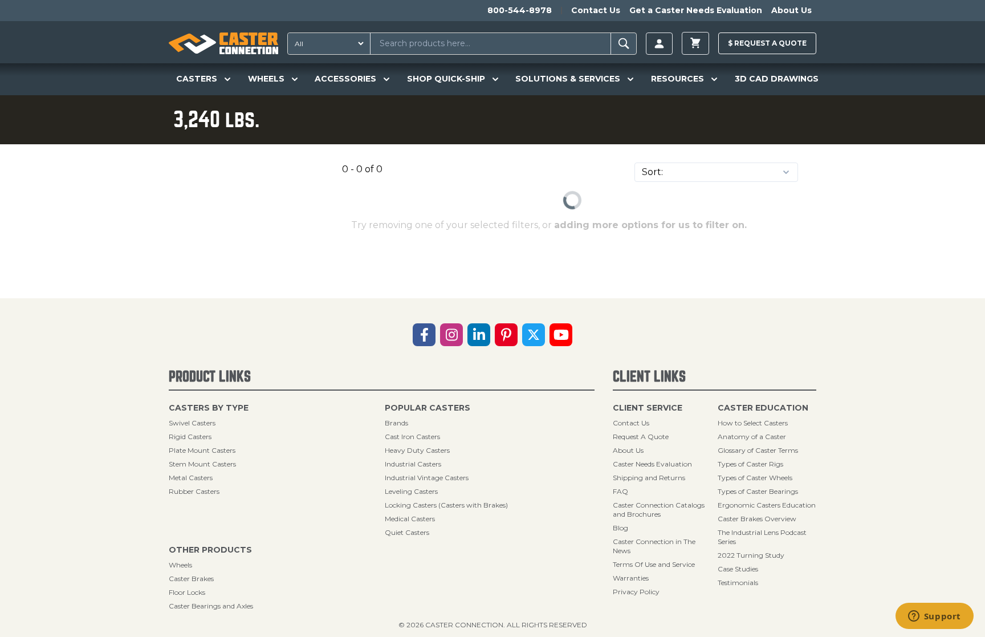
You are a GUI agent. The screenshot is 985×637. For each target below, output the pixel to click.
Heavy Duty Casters (417, 450)
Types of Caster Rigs (750, 464)
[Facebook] (424, 334)
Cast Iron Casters (412, 436)
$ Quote (767, 43)
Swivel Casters (192, 423)
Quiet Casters (407, 532)
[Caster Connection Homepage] (223, 43)
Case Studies (738, 569)
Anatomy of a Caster (752, 436)
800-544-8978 (519, 10)
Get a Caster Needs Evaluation (695, 10)
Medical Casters (410, 518)
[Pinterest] (506, 334)
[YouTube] (561, 334)
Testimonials (738, 582)
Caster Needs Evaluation (652, 464)
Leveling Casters (411, 491)
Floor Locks (187, 592)
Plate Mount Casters (202, 450)
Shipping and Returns (649, 477)
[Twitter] (533, 334)
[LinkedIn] (478, 334)
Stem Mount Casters (202, 464)
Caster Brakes (191, 578)
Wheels (180, 565)
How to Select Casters (753, 423)
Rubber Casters (194, 491)
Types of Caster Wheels (755, 477)
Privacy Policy (636, 591)
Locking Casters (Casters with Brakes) (446, 505)
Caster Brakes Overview (757, 518)
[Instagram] (451, 334)
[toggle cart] (695, 43)
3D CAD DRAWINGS (777, 79)
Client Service (647, 408)
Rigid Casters (190, 436)
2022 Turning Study (751, 555)
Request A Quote (641, 436)
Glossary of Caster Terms (758, 450)
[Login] (659, 44)
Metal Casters (191, 477)
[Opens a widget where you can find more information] (934, 617)
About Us (791, 10)
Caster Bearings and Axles (211, 606)
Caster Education (763, 408)
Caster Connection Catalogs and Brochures (659, 509)
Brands (396, 423)
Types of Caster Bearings (758, 491)
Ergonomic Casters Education (767, 505)
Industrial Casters (413, 464)
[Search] (624, 43)
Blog (620, 528)
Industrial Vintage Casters (427, 477)
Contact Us (595, 10)
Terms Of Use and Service (654, 564)
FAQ (620, 491)
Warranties (631, 578)
